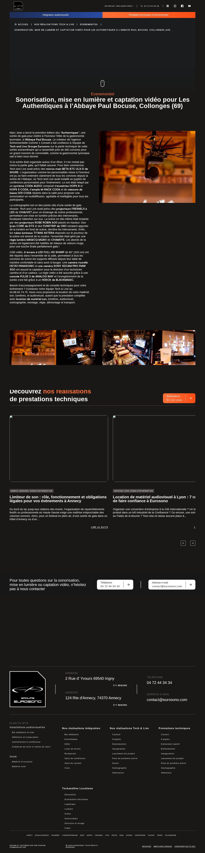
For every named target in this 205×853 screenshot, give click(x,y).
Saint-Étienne (140, 835)
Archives (146, 846)
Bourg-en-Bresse (42, 835)
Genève (89, 835)
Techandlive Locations (77, 788)
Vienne (159, 835)
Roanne (129, 835)
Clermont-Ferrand (70, 835)
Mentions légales (163, 846)
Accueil (23, 24)
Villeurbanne (170, 835)
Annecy (29, 835)
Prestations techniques (174, 728)
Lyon (107, 835)
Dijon (82, 835)
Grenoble (99, 835)
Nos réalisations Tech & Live (54, 24)
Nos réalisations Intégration (81, 728)
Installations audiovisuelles (27, 727)
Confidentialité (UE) (184, 846)
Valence (151, 835)
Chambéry (55, 835)
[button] (183, 543)
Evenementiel (89, 24)
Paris (121, 835)
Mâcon (114, 835)
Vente (13, 756)
